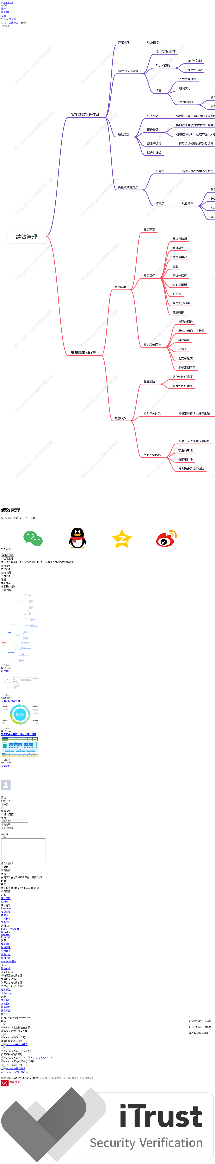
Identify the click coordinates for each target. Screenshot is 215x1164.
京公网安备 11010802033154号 (78, 1078)
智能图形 (6, 922)
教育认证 (6, 989)
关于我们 (6, 1000)
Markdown (6, 908)
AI (2, 5)
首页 (3, 22)
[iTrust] (107, 1161)
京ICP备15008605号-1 (50, 1078)
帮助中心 (6, 954)
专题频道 (6, 951)
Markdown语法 (8, 961)
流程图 (4, 902)
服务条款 (6, 1007)
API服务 (5, 918)
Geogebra (5, 932)
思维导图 (13, 22)
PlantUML (6, 937)
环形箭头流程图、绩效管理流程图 (18, 734)
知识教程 (6, 947)
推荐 (3, 8)
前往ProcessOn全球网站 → (14, 1072)
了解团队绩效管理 (10, 701)
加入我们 (6, 1003)
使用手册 (6, 958)
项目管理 (6, 766)
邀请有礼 (6, 968)
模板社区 (6, 12)
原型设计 (6, 915)
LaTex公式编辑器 (10, 929)
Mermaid (5, 934)
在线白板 (6, 911)
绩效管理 (6, 671)
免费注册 (11, 19)
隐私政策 (6, 1010)
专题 (3, 15)
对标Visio (6, 993)
